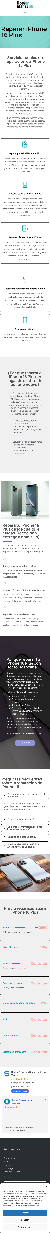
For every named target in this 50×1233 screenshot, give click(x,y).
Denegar (25, 1219)
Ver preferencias (25, 1227)
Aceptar (25, 1212)
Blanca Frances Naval (22, 1100)
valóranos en (19, 1090)
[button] (46, 1186)
